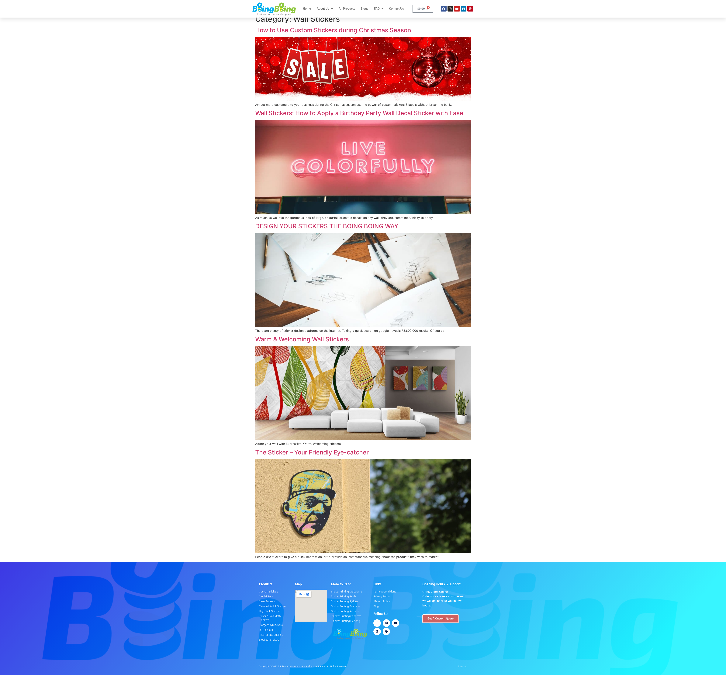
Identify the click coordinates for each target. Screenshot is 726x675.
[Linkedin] (463, 9)
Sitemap (462, 666)
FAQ (377, 8)
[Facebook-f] (377, 623)
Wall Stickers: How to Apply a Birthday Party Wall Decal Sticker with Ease (359, 113)
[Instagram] (450, 9)
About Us (323, 8)
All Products (347, 8)
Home (307, 8)
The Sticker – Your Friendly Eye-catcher (312, 452)
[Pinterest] (470, 9)
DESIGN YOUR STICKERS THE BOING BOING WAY (326, 226)
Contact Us (396, 8)
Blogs (364, 8)
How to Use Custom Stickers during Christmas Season (333, 30)
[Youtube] (457, 9)
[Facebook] (444, 9)
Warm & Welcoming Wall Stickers (302, 339)
